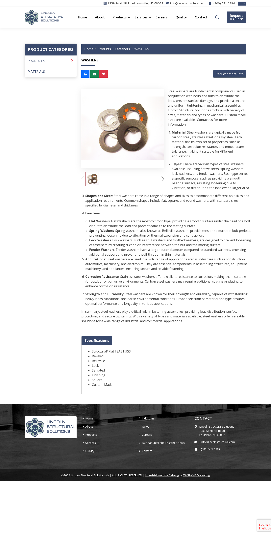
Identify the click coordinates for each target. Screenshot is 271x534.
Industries (148, 418)
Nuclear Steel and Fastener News (163, 443)
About (100, 17)
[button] (120, 17)
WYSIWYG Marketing (196, 475)
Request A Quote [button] (236, 17)
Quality (181, 17)
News (145, 426)
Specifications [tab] (97, 340)
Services (141, 17)
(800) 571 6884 (224, 3)
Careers (162, 17)
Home (82, 17)
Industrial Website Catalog (162, 475)
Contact (201, 17)
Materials (36, 71)
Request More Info (230, 74)
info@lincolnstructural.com (217, 442)
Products (36, 61)
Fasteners (122, 49)
